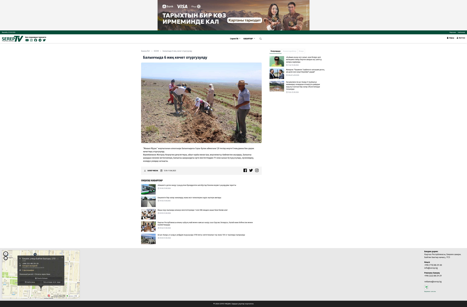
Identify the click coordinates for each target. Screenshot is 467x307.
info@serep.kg (431, 268)
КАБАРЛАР (248, 38)
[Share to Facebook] (245, 170)
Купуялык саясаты (430, 291)
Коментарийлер (289, 51)
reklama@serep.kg (433, 281)
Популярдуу (275, 51)
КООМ (156, 51)
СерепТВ (234, 38)
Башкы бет (145, 51)
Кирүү (451, 38)
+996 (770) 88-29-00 (433, 265)
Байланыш (461, 32)
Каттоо (461, 38)
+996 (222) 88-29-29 (433, 276)
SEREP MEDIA (152, 171)
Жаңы (301, 51)
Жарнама (452, 32)
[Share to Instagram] (257, 170)
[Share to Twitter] (251, 170)
